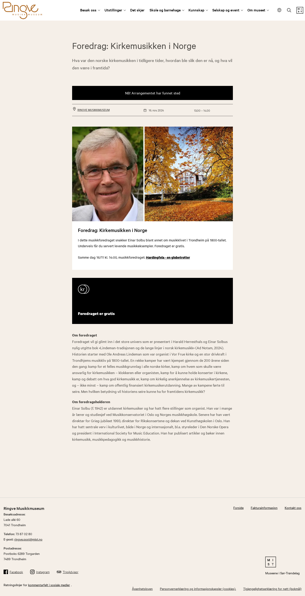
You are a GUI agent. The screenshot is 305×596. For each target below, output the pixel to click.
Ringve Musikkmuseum (93, 110)
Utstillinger (113, 9)
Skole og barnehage (165, 9)
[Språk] (279, 10)
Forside (238, 507)
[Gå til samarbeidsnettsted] (282, 562)
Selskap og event (225, 9)
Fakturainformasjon (264, 507)
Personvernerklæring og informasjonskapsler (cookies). (198, 588)
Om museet (256, 9)
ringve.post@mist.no (28, 539)
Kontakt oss (293, 507)
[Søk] (289, 11)
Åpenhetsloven (142, 588)
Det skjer (137, 9)
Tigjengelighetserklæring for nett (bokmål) (272, 588)
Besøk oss (88, 9)
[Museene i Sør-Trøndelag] (300, 12)
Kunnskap (196, 9)
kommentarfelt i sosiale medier (49, 585)
